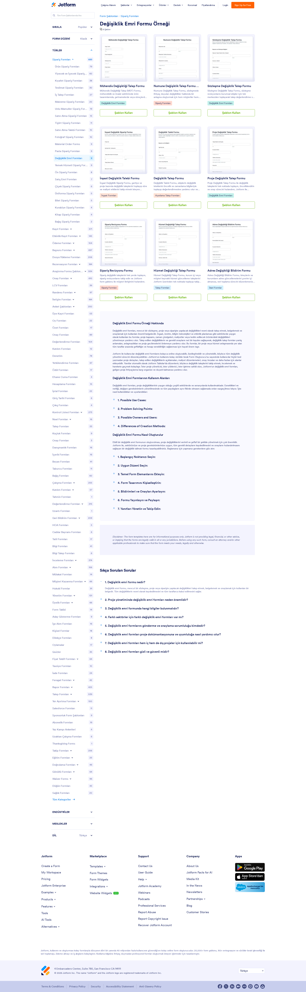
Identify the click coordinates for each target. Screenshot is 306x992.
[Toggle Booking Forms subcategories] (79, 264)
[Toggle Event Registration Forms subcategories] (80, 236)
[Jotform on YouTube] (256, 986)
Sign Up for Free (243, 5)
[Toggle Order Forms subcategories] (72, 59)
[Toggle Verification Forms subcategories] (77, 764)
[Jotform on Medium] (238, 986)
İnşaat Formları (108, 195)
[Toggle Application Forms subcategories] (74, 250)
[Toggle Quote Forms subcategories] (77, 659)
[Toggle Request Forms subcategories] (71, 694)
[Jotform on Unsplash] (262, 986)
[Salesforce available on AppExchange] (250, 887)
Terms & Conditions (52, 986)
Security (96, 986)
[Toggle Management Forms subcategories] (74, 595)
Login (225, 5)
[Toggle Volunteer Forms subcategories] (73, 771)
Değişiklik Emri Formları (113, 103)
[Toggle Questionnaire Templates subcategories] (73, 306)
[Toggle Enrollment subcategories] (73, 489)
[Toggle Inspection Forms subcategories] (75, 560)
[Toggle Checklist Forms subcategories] (81, 412)
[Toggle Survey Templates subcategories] (85, 271)
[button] (73, 27)
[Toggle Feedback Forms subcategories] (79, 518)
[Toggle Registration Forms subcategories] (71, 229)
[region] (73, 431)
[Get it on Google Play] (250, 867)
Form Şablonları (109, 16)
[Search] (54, 15)
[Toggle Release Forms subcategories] (73, 680)
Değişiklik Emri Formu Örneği (135, 24)
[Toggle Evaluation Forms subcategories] (82, 503)
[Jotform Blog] (244, 986)
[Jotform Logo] (63, 5)
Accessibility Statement (120, 986)
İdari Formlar (216, 287)
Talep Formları (162, 287)
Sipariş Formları (130, 16)
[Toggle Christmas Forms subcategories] (70, 419)
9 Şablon (106, 29)
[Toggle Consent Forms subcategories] (71, 278)
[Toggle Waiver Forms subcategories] (70, 778)
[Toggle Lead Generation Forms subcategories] (85, 581)
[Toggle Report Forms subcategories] (71, 687)
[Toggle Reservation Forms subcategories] (78, 701)
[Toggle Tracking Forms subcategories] (71, 750)
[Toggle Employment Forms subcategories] (74, 482)
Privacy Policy (77, 986)
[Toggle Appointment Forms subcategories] (74, 292)
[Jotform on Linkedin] (232, 986)
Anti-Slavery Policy (150, 986)
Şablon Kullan (124, 113)
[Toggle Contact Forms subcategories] (73, 299)
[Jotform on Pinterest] (250, 986)
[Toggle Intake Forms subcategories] (70, 567)
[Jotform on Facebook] (220, 986)
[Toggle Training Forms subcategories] (72, 757)
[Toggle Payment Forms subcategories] (73, 243)
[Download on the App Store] (250, 877)
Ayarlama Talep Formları (167, 195)
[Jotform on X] (226, 986)
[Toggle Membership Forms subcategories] (72, 602)
